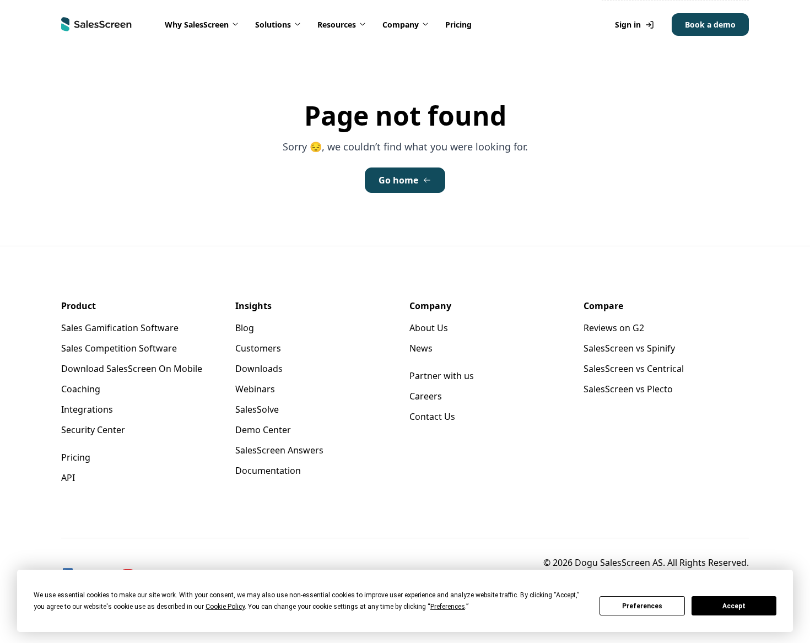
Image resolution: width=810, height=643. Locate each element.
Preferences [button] (447, 606)
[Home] (96, 24)
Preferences (642, 606)
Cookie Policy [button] (225, 606)
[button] (202, 24)
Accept (734, 606)
